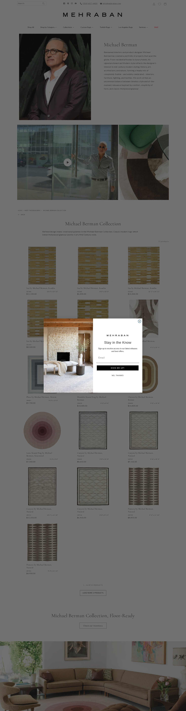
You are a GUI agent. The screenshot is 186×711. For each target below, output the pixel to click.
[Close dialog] (139, 321)
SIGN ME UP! (118, 368)
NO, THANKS (118, 375)
